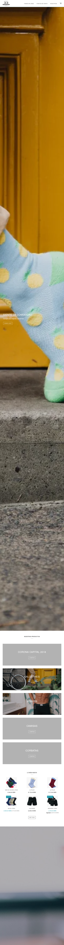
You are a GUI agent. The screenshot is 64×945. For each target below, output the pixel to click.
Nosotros (53, 3)
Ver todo (32, 817)
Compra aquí (8, 323)
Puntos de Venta (42, 3)
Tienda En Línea (29, 3)
